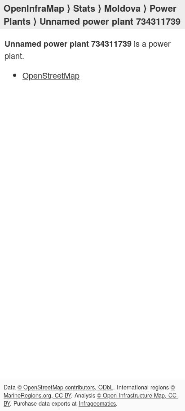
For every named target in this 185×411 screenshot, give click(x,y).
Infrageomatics (97, 403)
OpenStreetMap (50, 75)
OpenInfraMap (34, 7)
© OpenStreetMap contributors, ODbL (65, 387)
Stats (84, 7)
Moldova (122, 7)
